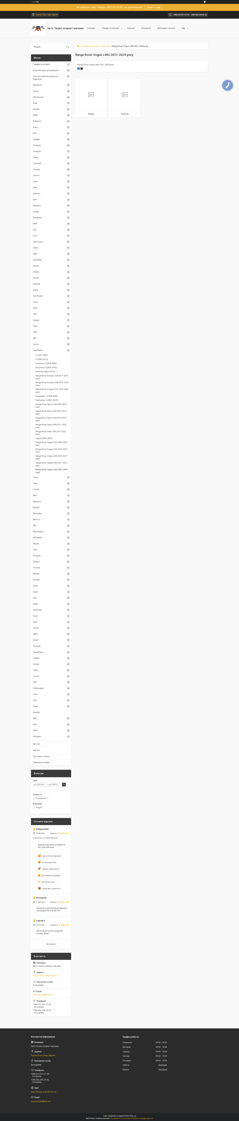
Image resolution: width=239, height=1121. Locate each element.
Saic (35, 598)
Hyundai (36, 284)
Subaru (36, 658)
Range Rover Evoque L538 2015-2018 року (52, 383)
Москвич (37, 736)
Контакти (146, 28)
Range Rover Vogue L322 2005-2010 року (51, 443)
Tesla (35, 670)
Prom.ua (133, 1116)
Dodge (36, 212)
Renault (36, 580)
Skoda (36, 628)
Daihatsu (37, 205)
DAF (35, 199)
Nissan (36, 544)
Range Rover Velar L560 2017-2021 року (51, 432)
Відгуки (36, 750)
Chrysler (36, 169)
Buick (35, 127)
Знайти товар (153, 7)
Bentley (36, 109)
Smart (36, 640)
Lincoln (36, 489)
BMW (35, 115)
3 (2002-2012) (42, 359)
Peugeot (37, 556)
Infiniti (35, 290)
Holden (36, 272)
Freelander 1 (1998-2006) (47, 396)
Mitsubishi (37, 537)
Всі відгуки (51, 944)
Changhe (37, 151)
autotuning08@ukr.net (43, 995)
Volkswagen (38, 688)
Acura (35, 91)
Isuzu (35, 302)
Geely (35, 248)
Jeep (35, 326)
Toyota (36, 676)
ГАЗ (34, 724)
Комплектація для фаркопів (46, 70)
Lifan (35, 483)
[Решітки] (125, 94)
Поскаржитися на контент (120, 1118)
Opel (35, 549)
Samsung (37, 610)
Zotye (35, 706)
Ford (35, 236)
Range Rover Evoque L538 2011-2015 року (52, 377)
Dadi (35, 187)
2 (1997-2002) (42, 355)
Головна (91, 28)
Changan (37, 145)
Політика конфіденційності (142, 1118)
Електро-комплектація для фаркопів (45, 77)
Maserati (37, 501)
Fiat (34, 230)
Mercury (36, 519)
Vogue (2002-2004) (44, 438)
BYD (35, 133)
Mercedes (37, 513)
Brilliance (37, 121)
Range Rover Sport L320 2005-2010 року (51, 405)
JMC (35, 332)
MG (34, 525)
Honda (36, 278)
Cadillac (36, 139)
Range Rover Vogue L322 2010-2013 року (51, 450)
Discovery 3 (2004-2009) (46, 363)
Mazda (36, 507)
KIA (34, 338)
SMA (35, 634)
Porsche (36, 568)
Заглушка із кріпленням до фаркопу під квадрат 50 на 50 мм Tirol (51, 909)
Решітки (124, 114)
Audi (35, 103)
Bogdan (36, 712)
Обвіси (91, 114)
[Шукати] (67, 47)
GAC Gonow (38, 242)
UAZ (35, 682)
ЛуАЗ (35, 730)
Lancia (36, 344)
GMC (35, 254)
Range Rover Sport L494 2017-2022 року (51, 426)
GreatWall (37, 260)
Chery (35, 157)
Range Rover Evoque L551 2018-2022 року (52, 390)
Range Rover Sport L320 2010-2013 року (51, 412)
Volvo (35, 694)
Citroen (36, 175)
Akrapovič (37, 85)
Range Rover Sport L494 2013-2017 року (51, 419)
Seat (35, 622)
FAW (35, 224)
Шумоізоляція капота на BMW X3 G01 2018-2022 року (51, 846)
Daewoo (36, 193)
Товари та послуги (110, 28)
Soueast (36, 646)
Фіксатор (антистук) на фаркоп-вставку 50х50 (49, 932)
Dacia (35, 181)
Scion (35, 616)
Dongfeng (37, 217)
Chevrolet (37, 163)
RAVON (36, 574)
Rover (35, 586)
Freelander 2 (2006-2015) (47, 400)
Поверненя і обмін (41, 762)
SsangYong (38, 652)
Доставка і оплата (166, 28)
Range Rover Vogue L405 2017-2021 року (51, 464)
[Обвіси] (91, 94)
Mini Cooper (38, 532)
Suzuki (36, 664)
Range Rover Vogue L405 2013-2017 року (51, 457)
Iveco (35, 308)
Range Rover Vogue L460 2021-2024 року (51, 470)
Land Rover (105, 46)
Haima (36, 266)
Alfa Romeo (38, 97)
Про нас (131, 28)
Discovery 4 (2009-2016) (46, 367)
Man (35, 495)
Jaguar (36, 320)
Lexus (35, 477)
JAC (35, 314)
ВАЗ (35, 718)
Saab (35, 592)
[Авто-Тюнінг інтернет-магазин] (38, 28)
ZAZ (35, 700)
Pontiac (36, 562)
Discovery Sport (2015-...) (46, 371)
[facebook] (78, 69)
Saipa (35, 604)
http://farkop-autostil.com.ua (43, 1092)
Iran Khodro (38, 296)
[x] (81, 69)
